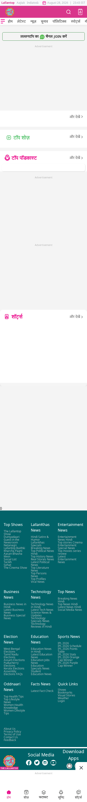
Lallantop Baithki (14, 548)
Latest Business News (14, 611)
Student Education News (41, 672)
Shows (62, 690)
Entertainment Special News (67, 546)
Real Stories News (42, 559)
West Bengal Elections (12, 650)
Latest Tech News (42, 610)
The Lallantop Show (12, 532)
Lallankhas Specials (38, 544)
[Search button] (68, 12)
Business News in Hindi (15, 605)
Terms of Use (12, 734)
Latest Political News (40, 563)
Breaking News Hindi (67, 600)
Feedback (10, 740)
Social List (10, 559)
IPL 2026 (63, 643)
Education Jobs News (40, 661)
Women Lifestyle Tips (14, 711)
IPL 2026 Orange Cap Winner (68, 658)
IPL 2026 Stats (67, 655)
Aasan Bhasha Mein (13, 555)
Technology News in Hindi (42, 605)
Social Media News (70, 610)
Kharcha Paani (13, 551)
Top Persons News (39, 575)
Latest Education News (41, 656)
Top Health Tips (14, 696)
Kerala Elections (14, 669)
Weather (63, 698)
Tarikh (8, 562)
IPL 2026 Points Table (67, 650)
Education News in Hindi (41, 650)
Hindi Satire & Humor (40, 538)
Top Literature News (40, 569)
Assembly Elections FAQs (13, 672)
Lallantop (8, 3)
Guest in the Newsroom (11, 541)
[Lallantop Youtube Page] (53, 763)
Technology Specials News (40, 619)
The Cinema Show (15, 568)
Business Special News (14, 616)
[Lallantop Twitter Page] (37, 763)
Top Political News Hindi (42, 552)
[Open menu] (3, 21)
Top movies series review (69, 552)
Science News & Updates (41, 614)
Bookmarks (65, 692)
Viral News (38, 582)
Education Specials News (40, 667)
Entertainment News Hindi (67, 538)
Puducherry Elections (11, 664)
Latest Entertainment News (67, 559)
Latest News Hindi (69, 607)
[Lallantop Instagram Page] (45, 763)
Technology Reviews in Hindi (41, 625)
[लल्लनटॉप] (10, 12)
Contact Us (11, 737)
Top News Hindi (68, 604)
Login (61, 701)
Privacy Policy (12, 732)
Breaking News (40, 548)
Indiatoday (34, 3)
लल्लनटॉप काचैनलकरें (43, 36)
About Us (10, 729)
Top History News (42, 557)
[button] (80, 12)
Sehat (7, 565)
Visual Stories (66, 695)
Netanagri (10, 545)
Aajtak (21, 3)
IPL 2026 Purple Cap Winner (68, 664)
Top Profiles (38, 579)
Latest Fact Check (42, 691)
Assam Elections (14, 660)
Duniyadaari (11, 537)
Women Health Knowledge (13, 706)
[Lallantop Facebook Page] (29, 763)
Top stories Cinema (70, 543)
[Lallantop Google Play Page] (69, 766)
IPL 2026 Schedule (69, 646)
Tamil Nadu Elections (11, 656)
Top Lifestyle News (12, 700)
